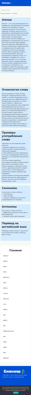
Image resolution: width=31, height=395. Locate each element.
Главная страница (5, 13)
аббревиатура (8, 331)
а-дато (5, 293)
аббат (5, 320)
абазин (5, 256)
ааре (5, 342)
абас (5, 283)
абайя (5, 261)
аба (4, 352)
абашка (6, 299)
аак (4, 325)
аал (4, 336)
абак (5, 266)
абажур (6, 358)
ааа (4, 315)
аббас (5, 309)
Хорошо (16, 392)
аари (5, 347)
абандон (6, 277)
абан (5, 272)
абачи (5, 288)
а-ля (4, 304)
